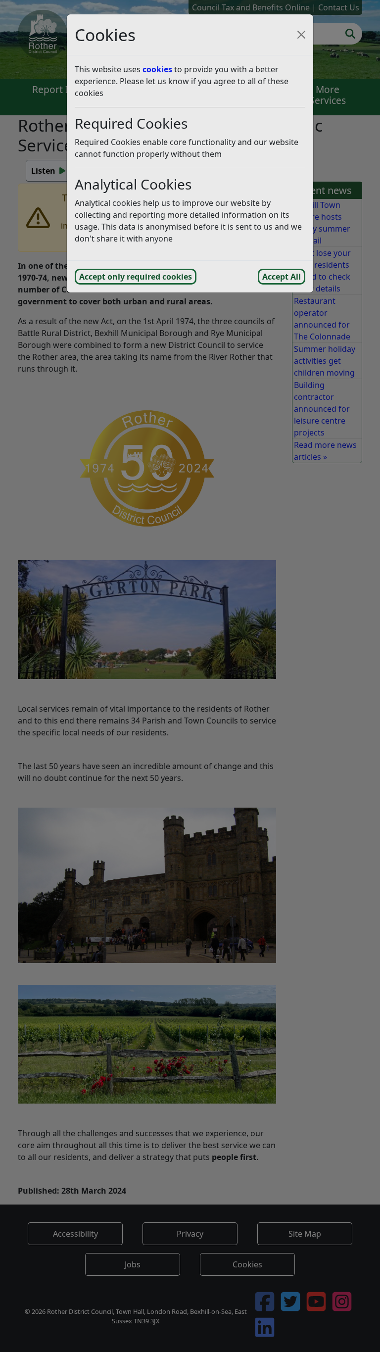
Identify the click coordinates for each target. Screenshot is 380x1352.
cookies (157, 69)
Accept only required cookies (135, 276)
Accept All (281, 276)
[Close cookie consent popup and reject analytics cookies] (301, 35)
